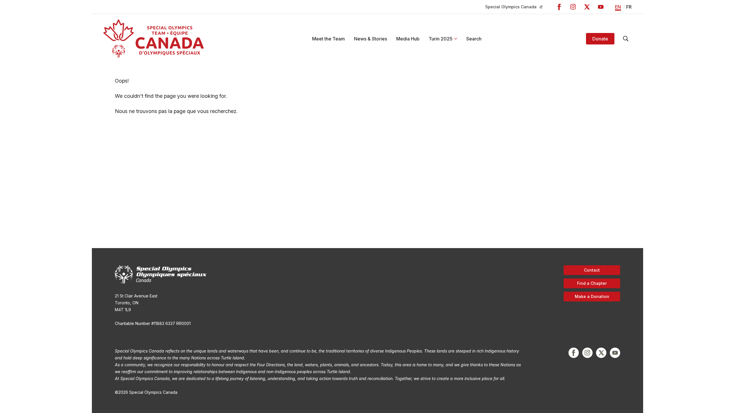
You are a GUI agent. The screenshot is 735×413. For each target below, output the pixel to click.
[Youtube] (600, 7)
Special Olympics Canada (511, 6)
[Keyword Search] (626, 38)
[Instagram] (573, 7)
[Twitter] (587, 7)
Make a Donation (592, 296)
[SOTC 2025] (153, 38)
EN (618, 7)
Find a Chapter (592, 283)
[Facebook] (559, 7)
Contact (592, 270)
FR (629, 7)
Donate (600, 39)
